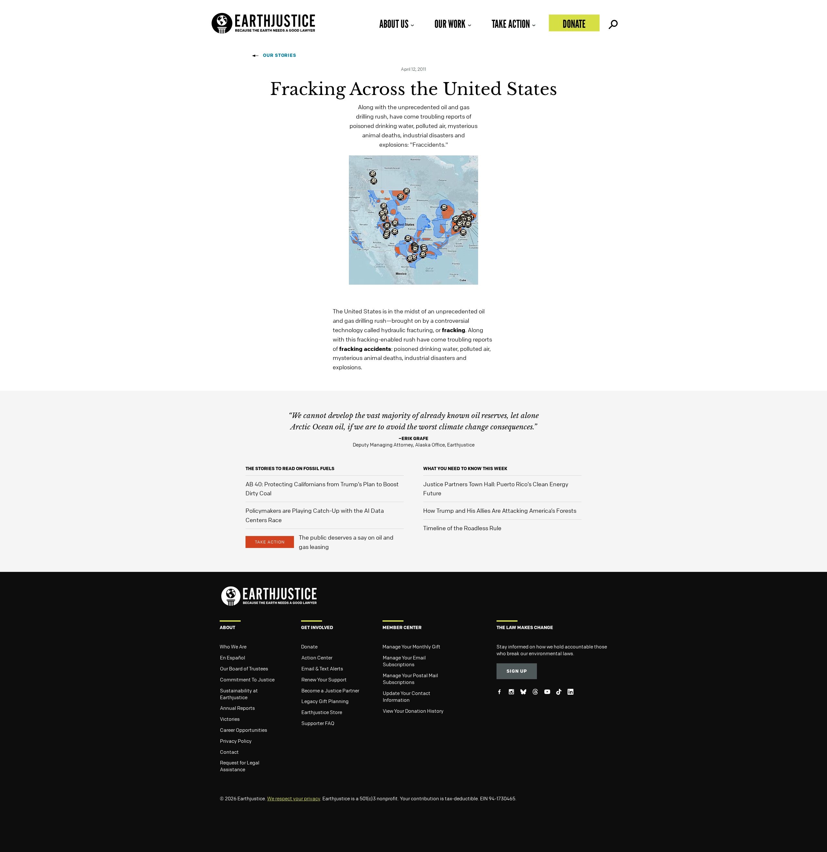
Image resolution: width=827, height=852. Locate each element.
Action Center (316, 657)
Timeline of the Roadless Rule (462, 527)
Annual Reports (237, 708)
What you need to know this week (465, 468)
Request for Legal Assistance (239, 766)
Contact (229, 752)
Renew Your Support (324, 679)
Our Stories (279, 55)
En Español (232, 657)
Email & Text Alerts (322, 668)
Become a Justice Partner (330, 690)
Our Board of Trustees (244, 668)
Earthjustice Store (321, 712)
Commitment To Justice (247, 679)
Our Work (450, 23)
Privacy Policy (236, 741)
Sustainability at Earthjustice (239, 693)
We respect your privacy (293, 798)
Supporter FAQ (317, 723)
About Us (393, 23)
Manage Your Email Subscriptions (404, 661)
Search (612, 23)
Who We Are (233, 646)
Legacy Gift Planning (325, 701)
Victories (230, 719)
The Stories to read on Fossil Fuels (290, 468)
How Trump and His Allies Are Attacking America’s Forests (499, 510)
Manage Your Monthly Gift (411, 646)
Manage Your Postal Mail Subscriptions (410, 678)
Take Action (511, 23)
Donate (574, 23)
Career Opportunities (243, 730)
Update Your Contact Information (406, 696)
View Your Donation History (413, 711)
